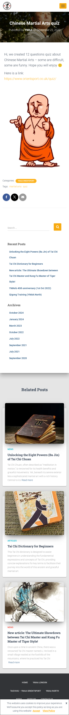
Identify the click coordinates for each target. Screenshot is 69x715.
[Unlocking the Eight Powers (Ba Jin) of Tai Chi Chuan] (34, 423)
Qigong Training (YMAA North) (25, 294)
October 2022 (16, 332)
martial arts (15, 186)
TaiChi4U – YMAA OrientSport (25, 691)
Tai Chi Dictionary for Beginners (26, 263)
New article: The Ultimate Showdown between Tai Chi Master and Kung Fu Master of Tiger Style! (33, 276)
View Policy (49, 710)
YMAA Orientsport (26, 181)
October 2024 (16, 312)
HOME (25, 682)
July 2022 (14, 338)
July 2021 (14, 351)
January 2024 (16, 319)
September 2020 (18, 358)
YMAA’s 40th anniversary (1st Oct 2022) (30, 288)
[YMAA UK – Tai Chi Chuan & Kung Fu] (8, 6)
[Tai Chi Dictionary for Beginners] (34, 513)
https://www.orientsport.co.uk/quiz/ (30, 79)
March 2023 (15, 325)
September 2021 (18, 345)
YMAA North (52, 691)
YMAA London (40, 682)
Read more (27, 480)
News (10, 449)
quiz (25, 186)
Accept (36, 710)
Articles (12, 541)
